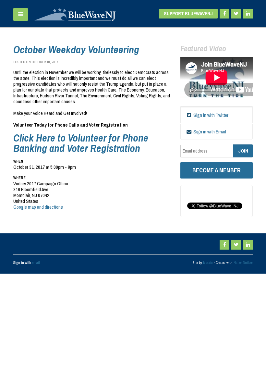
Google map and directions (38, 207)
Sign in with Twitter (210, 115)
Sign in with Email (209, 131)
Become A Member (216, 170)
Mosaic (207, 262)
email (36, 262)
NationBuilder (243, 262)
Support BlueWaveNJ (188, 13)
